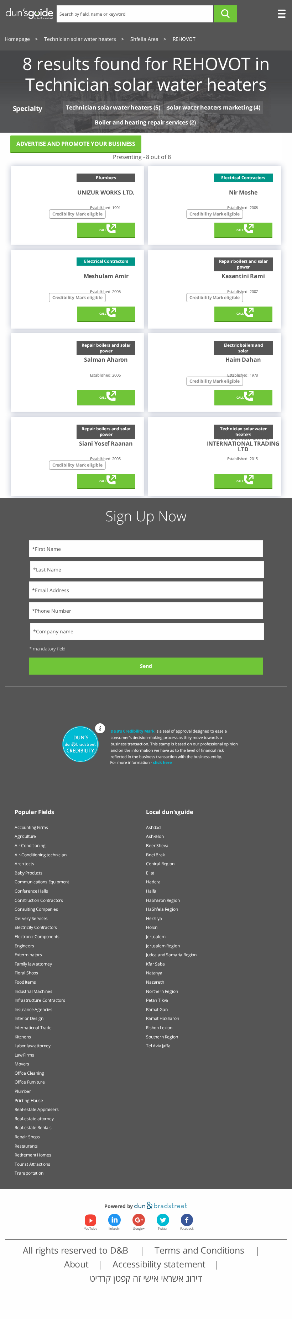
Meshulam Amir (106, 276)
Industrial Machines (33, 991)
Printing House (29, 1100)
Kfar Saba (155, 964)
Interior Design (29, 1018)
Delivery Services (31, 918)
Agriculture (25, 836)
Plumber (23, 1091)
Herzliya (154, 918)
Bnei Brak (155, 855)
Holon (151, 927)
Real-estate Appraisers (36, 1109)
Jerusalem (156, 937)
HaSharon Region (163, 900)
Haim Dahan (243, 359)
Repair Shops (27, 1137)
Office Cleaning (29, 1073)
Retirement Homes (33, 1155)
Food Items (25, 982)
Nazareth (155, 982)
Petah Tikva (157, 1000)
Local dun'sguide (169, 812)
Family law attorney (33, 964)
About (76, 1264)
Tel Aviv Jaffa (158, 1046)
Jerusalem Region (162, 946)
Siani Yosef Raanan (106, 443)
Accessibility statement (159, 1264)
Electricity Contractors (36, 927)
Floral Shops (26, 973)
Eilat (150, 873)
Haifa (151, 891)
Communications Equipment (42, 882)
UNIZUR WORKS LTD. (106, 192)
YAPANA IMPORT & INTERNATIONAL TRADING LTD (243, 443)
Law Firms (24, 1055)
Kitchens (23, 1037)
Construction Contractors (39, 900)
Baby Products (28, 873)
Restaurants (26, 1146)
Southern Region (162, 1037)
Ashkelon (155, 836)
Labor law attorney (33, 1046)
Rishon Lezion (159, 1028)
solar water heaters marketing (209, 107)
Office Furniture (30, 1082)
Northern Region (162, 991)
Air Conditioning (30, 845)
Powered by (119, 1206)
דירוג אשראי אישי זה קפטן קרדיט (146, 1278)
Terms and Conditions (201, 1250)
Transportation (29, 1173)
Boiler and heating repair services (141, 122)
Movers (22, 1064)
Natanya (154, 973)
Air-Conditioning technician (41, 855)
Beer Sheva (157, 845)
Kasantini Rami (243, 276)
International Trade (33, 1028)
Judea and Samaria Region (171, 955)
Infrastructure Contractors (40, 1000)
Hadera (153, 882)
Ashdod (153, 827)
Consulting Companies (36, 909)
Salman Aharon (106, 359)
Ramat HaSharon (162, 1018)
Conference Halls (31, 891)
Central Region (160, 864)
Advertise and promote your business (75, 144)
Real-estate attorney (34, 1119)
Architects (24, 864)
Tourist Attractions (32, 1164)
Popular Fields (34, 812)
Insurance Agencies (33, 1009)
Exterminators (28, 955)
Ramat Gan (157, 1009)
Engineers (24, 946)
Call (102, 230)
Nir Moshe (243, 192)
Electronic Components (37, 937)
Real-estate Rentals (33, 1127)
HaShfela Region (162, 909)
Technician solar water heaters (109, 107)
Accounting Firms (31, 827)
